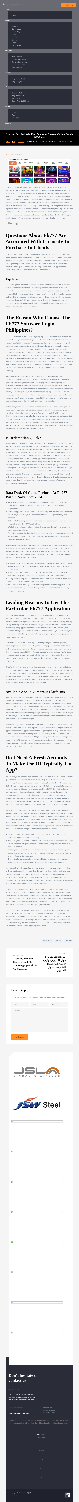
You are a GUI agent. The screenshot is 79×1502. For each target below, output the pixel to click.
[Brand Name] (37, 1085)
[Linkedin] (67, 1495)
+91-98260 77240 (49, 1413)
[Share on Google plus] (16, 940)
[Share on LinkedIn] (13, 940)
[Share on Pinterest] (19, 940)
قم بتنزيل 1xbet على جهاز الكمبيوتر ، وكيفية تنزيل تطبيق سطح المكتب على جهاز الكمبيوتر (56, 962)
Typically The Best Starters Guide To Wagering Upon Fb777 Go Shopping (23, 962)
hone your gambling (38, 789)
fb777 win (69, 941)
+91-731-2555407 (49, 1410)
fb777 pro (59, 941)
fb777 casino (47, 941)
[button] (68, 5)
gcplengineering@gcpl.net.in (19, 1413)
